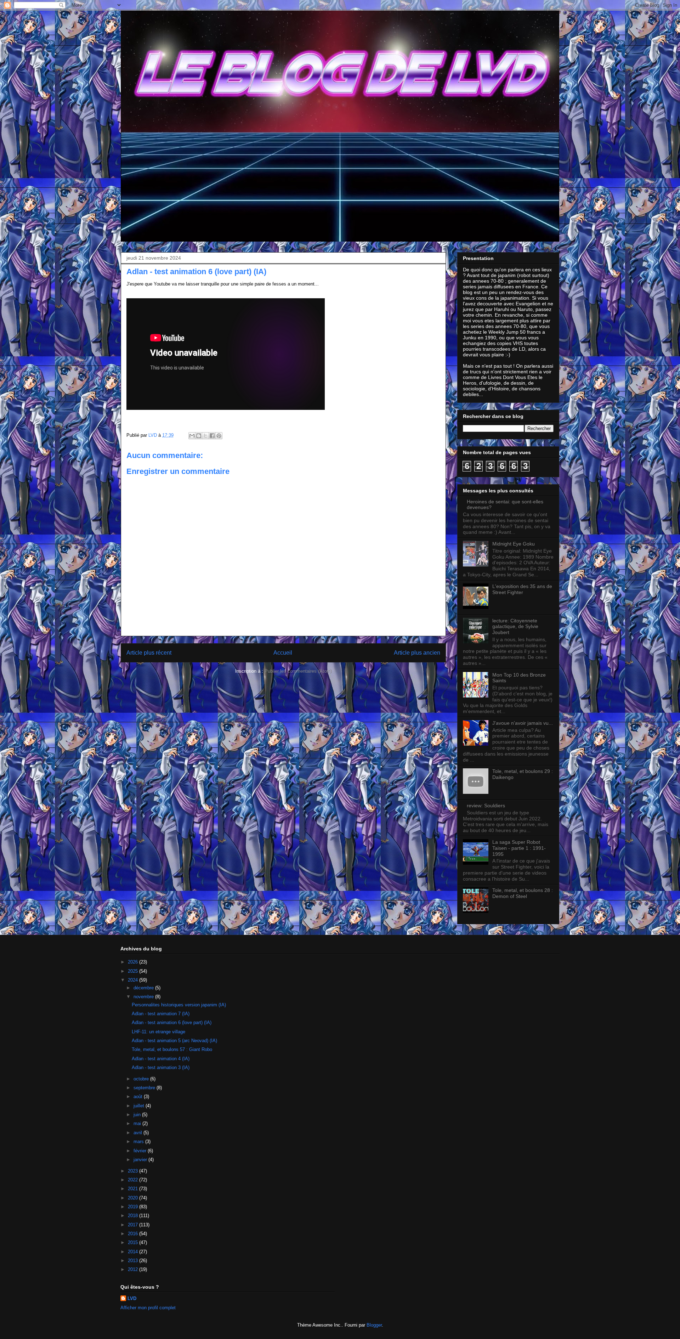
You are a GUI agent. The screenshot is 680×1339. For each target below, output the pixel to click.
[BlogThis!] (198, 435)
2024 (133, 980)
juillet (140, 1105)
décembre (144, 987)
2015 (133, 1242)
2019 (133, 1206)
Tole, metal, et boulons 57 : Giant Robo (172, 1049)
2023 (133, 1171)
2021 (133, 1188)
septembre (145, 1087)
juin (138, 1114)
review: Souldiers (486, 805)
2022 (133, 1179)
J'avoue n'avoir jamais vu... (522, 723)
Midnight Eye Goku (513, 544)
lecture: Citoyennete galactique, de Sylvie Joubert (515, 626)
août (139, 1096)
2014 (133, 1251)
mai (138, 1123)
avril (138, 1132)
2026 (133, 962)
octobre (142, 1078)
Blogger (374, 1325)
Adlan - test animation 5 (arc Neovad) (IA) (174, 1040)
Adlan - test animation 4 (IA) (160, 1058)
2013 (133, 1260)
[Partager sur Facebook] (212, 435)
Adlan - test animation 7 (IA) (160, 1013)
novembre (144, 996)
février (141, 1150)
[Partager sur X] (205, 435)
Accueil (282, 653)
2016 (133, 1233)
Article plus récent (148, 653)
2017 (133, 1224)
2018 (133, 1215)
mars (139, 1141)
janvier (141, 1159)
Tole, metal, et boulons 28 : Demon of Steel (522, 893)
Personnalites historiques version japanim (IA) (179, 1004)
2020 (133, 1197)
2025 (133, 971)
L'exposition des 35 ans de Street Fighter (522, 589)
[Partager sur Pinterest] (218, 435)
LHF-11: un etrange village (158, 1031)
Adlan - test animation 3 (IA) (160, 1067)
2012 (133, 1269)
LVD (132, 1298)
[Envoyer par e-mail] (192, 435)
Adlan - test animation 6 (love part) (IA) (171, 1022)
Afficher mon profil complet (148, 1307)
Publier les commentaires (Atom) (298, 671)
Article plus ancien (417, 653)
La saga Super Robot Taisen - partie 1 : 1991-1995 (519, 848)
